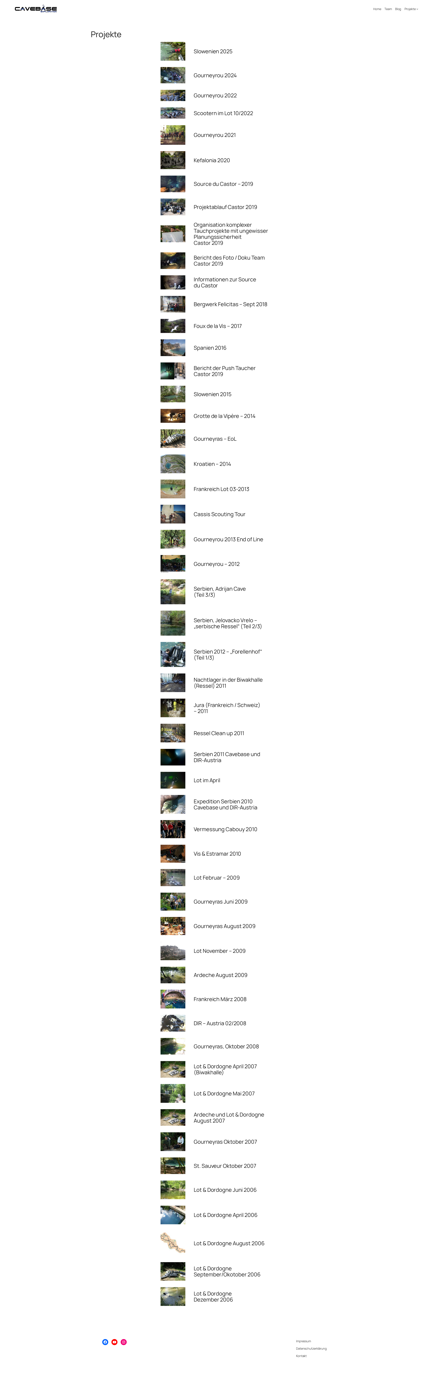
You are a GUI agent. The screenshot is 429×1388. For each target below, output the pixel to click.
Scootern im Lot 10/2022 (223, 113)
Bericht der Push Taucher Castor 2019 (225, 371)
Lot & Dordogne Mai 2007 (224, 1093)
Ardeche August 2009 (221, 975)
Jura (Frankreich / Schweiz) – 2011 (227, 708)
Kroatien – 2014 (212, 464)
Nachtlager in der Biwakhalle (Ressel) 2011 (228, 683)
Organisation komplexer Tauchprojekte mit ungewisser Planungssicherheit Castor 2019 (231, 234)
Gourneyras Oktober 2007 (225, 1142)
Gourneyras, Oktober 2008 (226, 1046)
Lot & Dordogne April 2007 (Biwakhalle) (225, 1069)
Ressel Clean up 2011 (219, 733)
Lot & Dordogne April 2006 (226, 1215)
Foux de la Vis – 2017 (218, 326)
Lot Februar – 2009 (217, 878)
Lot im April (207, 780)
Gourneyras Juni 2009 (221, 902)
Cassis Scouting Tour (220, 514)
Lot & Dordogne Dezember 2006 (213, 1296)
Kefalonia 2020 (212, 160)
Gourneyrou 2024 (215, 75)
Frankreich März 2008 (220, 999)
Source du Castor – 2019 (223, 184)
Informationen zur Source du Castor (225, 282)
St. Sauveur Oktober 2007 (225, 1166)
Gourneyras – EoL (215, 439)
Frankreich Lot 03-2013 (221, 489)
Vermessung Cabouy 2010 (225, 829)
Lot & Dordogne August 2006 (229, 1243)
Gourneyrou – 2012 (216, 564)
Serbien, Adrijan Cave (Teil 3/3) (220, 592)
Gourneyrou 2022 (215, 95)
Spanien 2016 (210, 348)
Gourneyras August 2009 (225, 926)
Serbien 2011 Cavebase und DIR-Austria (227, 757)
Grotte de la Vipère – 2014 (224, 416)
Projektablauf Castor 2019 (225, 207)
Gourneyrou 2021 (215, 135)
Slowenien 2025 (213, 51)
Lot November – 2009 (220, 951)
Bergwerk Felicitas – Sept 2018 (230, 304)
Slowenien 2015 (212, 394)
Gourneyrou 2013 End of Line (228, 539)
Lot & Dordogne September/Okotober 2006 (227, 1271)
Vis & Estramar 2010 (217, 854)
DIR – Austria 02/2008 (220, 1023)
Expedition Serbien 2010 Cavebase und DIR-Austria (225, 804)
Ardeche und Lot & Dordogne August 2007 (229, 1118)
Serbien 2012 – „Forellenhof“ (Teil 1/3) (228, 655)
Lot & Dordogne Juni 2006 (225, 1190)
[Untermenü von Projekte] (417, 9)
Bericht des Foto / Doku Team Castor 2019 (229, 261)
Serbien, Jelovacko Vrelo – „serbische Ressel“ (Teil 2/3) (228, 623)
